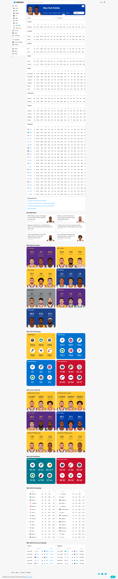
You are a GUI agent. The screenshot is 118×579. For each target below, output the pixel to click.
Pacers (33, 534)
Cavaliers (34, 503)
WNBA (17, 13)
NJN (31, 169)
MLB (17, 11)
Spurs (62, 497)
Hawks (33, 509)
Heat (33, 521)
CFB (17, 8)
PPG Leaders (30, 248)
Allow (113, 577)
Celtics (33, 497)
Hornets (34, 518)
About (16, 48)
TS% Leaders (30, 310)
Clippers (63, 518)
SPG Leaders (60, 270)
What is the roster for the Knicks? (37, 200)
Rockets (63, 506)
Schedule (54, 13)
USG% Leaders (31, 413)
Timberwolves (64, 509)
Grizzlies (63, 531)
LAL (30, 163)
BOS (31, 132)
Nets (33, 531)
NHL (17, 20)
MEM (47, 551)
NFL (17, 23)
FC (16, 15)
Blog (16, 51)
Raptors (34, 506)
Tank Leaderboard (62, 361)
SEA (31, 188)
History (68, 13)
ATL (31, 129)
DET (31, 148)
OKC (47, 563)
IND (30, 157)
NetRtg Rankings (31, 361)
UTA (31, 191)
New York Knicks (51, 7)
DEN (31, 145)
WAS (31, 194)
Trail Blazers (64, 515)
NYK (77, 554)
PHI (30, 172)
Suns (62, 512)
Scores (16, 30)
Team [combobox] (29, 18)
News (16, 33)
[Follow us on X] (105, 574)
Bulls (33, 528)
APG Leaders (30, 270)
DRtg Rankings (61, 334)
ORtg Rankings (31, 334)
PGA (17, 25)
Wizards (34, 537)
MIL (30, 166)
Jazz (62, 537)
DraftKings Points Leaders (64, 393)
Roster (59, 13)
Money (17, 28)
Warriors (63, 521)
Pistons (33, 494)
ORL (77, 560)
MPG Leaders (60, 413)
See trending (32, 208)
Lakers (63, 503)
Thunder (63, 494)
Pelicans (63, 525)
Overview (45, 13)
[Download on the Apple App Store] (99, 574)
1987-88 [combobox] (76, 13)
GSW (31, 151)
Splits (63, 13)
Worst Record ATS (62, 459)
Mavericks (63, 528)
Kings (62, 534)
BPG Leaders (30, 290)
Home (12, 572)
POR (31, 179)
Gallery (16, 44)
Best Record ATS (31, 459)
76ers (33, 512)
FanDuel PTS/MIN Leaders (34, 433)
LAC (31, 160)
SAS (31, 185)
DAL (31, 141)
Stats (50, 13)
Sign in (101, 2)
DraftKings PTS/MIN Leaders (64, 433)
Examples (17, 39)
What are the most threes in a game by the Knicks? (42, 203)
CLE (30, 138)
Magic (33, 515)
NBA (17, 18)
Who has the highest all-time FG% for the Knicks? (41, 206)
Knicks (33, 500)
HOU (31, 154)
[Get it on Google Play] (102, 574)
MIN (38, 557)
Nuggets (63, 500)
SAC (31, 182)
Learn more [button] (29, 577)
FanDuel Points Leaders (33, 393)
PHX (31, 175)
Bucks (33, 525)
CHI (30, 135)
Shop (16, 53)
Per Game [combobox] (59, 18)
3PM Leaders (60, 290)
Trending (22, 572)
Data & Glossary (19, 42)
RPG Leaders (60, 248)
